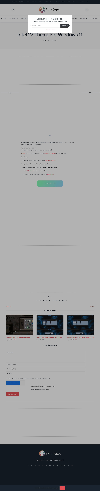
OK (62, 487)
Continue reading (50, 30)
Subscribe (65, 25)
